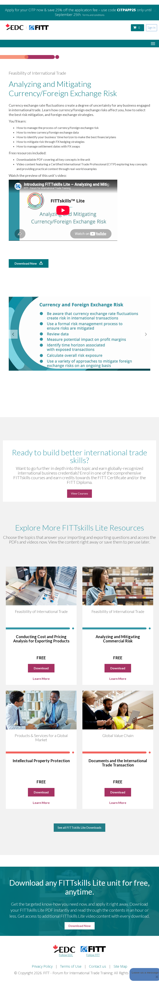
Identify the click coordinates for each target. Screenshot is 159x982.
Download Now (26, 263)
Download (41, 668)
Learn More (41, 678)
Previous (13, 334)
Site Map (120, 966)
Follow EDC (66, 955)
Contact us (97, 966)
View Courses (79, 493)
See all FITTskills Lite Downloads (79, 827)
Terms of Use (70, 966)
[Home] (32, 27)
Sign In (152, 27)
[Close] (157, 977)
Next (145, 334)
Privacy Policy (42, 966)
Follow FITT (93, 955)
